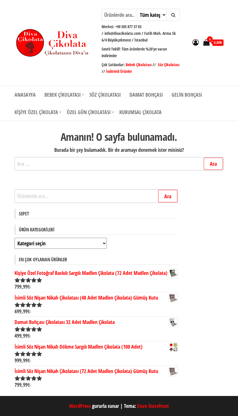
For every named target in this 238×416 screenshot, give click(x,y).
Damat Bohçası (146, 94)
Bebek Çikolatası (139, 64)
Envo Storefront (153, 405)
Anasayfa (25, 94)
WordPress (80, 405)
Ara (167, 196)
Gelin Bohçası (187, 94)
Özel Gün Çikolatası (89, 112)
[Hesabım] (195, 42)
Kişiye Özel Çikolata (36, 112)
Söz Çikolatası (168, 64)
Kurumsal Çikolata (140, 112)
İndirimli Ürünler (119, 71)
